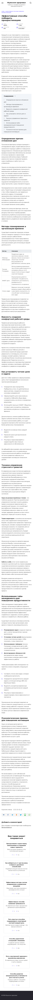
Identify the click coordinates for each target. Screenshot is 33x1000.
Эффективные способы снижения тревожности (16, 902)
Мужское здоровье (16, 3)
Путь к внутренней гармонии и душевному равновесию (16, 957)
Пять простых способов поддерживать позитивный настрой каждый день (16, 921)
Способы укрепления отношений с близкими (16, 939)
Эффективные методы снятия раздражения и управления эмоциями (16, 884)
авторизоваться (7, 827)
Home (3, 11)
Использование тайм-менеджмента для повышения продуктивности (14, 125)
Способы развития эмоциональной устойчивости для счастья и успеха (16, 975)
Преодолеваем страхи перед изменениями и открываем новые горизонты (16, 845)
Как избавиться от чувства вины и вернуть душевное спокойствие (16, 864)
